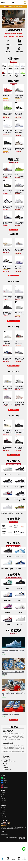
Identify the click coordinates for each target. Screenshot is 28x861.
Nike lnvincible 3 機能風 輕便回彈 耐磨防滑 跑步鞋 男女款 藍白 (19, 191)
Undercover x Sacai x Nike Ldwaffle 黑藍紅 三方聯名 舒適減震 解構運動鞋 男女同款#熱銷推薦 (19, 342)
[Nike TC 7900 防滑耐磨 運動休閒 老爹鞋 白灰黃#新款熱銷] (7, 380)
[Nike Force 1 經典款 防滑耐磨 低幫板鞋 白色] (19, 290)
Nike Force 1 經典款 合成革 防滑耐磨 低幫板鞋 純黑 (7, 313)
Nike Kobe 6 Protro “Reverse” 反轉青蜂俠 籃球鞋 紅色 (7, 96)
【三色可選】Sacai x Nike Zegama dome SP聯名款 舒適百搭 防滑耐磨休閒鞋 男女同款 (7, 342)
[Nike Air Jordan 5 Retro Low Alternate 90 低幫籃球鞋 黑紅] (7, 440)
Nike (3, 733)
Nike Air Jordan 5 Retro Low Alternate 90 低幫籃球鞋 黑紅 (7, 448)
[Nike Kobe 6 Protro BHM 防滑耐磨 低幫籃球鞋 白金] (7, 243)
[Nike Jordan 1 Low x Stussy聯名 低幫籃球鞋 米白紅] (7, 424)
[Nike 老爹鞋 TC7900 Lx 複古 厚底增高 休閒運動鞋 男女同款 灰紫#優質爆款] (7, 396)
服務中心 (6, 834)
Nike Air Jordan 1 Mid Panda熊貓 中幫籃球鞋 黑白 (19, 448)
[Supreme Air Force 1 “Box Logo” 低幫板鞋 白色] (7, 290)
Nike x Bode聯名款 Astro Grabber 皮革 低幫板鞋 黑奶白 (7, 191)
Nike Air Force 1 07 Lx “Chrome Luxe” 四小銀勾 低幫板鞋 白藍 (7, 131)
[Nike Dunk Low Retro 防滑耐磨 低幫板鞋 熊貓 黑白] (19, 106)
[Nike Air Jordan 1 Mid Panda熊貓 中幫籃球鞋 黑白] (19, 440)
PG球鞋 (2, 815)
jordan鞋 (3, 811)
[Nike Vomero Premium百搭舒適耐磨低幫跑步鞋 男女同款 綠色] (19, 168)
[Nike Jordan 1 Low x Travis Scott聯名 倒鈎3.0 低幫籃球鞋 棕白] (19, 142)
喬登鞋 (4, 75)
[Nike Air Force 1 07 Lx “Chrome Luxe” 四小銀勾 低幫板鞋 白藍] (7, 124)
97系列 (4, 531)
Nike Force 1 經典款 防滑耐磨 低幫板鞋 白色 (19, 297)
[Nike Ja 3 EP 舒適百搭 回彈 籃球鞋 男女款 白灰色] (7, 168)
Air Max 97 (4, 533)
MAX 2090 (3, 526)
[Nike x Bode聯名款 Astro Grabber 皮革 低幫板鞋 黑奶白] (7, 184)
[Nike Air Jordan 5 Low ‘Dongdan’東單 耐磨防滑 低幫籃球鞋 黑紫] (19, 424)
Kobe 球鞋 (23, 75)
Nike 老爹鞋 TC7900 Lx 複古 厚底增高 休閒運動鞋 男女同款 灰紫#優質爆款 (7, 403)
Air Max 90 (16, 527)
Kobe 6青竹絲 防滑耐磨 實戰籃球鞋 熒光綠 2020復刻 (7, 114)
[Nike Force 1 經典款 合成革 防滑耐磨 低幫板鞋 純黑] (7, 306)
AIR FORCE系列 (13, 281)
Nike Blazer (10, 75)
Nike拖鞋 (3, 792)
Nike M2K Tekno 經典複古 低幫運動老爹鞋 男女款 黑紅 (7, 207)
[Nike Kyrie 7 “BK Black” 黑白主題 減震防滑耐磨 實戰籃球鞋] (7, 142)
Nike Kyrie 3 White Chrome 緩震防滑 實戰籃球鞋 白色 (19, 131)
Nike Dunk (4, 68)
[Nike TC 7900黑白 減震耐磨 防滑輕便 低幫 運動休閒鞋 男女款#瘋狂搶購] (19, 380)
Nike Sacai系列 (13, 327)
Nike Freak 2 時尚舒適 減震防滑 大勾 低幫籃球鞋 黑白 (19, 223)
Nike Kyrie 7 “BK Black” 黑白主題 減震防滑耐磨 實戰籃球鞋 (7, 149)
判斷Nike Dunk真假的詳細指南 (10, 714)
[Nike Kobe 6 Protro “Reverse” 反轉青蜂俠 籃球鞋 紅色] (7, 89)
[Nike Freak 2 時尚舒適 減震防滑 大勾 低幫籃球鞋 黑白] (19, 216)
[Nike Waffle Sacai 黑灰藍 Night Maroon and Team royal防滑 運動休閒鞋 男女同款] (7, 351)
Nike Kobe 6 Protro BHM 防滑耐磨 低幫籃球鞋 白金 (7, 250)
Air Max (3, 802)
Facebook (5, 782)
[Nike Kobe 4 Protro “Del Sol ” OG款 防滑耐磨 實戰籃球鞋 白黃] (7, 260)
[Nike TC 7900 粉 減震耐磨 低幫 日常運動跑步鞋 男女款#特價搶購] (19, 396)
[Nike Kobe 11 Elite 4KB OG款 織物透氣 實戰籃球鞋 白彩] (19, 243)
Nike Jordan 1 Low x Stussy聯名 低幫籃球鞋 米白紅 (7, 431)
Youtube (5, 785)
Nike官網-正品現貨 (13, 30)
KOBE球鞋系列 (13, 234)
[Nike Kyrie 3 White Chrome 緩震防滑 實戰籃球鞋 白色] (19, 124)
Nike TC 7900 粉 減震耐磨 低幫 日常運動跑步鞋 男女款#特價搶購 (19, 403)
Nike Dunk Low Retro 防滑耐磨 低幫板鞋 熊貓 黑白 (19, 114)
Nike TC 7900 (16, 76)
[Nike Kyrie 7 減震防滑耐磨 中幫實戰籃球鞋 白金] (19, 89)
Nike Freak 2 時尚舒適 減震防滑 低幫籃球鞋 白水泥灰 (7, 223)
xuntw (4, 778)
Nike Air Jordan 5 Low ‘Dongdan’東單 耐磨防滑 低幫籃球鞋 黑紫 (19, 431)
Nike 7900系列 (13, 372)
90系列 (16, 525)
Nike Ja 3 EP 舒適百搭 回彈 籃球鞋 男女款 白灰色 (7, 175)
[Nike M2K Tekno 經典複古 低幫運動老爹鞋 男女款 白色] (19, 200)
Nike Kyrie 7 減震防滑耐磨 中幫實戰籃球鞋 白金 (19, 96)
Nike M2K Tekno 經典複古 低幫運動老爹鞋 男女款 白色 (19, 207)
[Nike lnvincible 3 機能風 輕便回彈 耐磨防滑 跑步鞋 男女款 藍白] (19, 184)
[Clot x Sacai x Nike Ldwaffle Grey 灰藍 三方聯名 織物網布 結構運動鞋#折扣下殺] (19, 351)
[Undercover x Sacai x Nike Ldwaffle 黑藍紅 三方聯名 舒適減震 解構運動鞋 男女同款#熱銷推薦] (19, 335)
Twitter (5, 780)
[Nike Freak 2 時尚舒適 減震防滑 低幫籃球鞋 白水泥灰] (7, 216)
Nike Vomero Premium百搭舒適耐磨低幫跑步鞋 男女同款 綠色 (19, 175)
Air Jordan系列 (13, 416)
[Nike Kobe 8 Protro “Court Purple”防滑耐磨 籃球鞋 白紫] (19, 260)
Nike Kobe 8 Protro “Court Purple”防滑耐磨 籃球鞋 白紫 (19, 267)
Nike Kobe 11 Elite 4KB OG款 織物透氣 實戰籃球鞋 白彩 (19, 250)
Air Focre (16, 68)
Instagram (5, 787)
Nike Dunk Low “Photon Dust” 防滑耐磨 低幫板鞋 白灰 (19, 313)
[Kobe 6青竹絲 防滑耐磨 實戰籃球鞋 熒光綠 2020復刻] (7, 106)
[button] (24, 3)
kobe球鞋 (3, 809)
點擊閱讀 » (4, 654)
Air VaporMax (16, 534)
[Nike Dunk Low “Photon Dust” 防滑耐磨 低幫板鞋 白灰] (19, 306)
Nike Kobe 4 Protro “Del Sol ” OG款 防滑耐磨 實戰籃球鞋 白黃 (7, 267)
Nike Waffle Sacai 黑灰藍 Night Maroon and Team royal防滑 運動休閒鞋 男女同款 (7, 359)
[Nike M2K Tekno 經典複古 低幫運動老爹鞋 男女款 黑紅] (7, 200)
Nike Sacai (10, 68)
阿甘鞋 (22, 68)
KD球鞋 (2, 813)
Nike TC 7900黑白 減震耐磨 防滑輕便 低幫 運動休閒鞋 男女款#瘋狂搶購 (19, 387)
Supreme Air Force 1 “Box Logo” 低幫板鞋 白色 (7, 297)
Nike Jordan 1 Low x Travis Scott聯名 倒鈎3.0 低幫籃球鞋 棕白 (19, 149)
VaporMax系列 (16, 532)
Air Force (3, 796)
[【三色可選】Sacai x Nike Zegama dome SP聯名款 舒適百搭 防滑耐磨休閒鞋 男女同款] (7, 335)
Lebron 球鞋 (4, 816)
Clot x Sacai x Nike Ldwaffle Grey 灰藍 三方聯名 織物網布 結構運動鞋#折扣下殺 (19, 359)
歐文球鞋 (3, 807)
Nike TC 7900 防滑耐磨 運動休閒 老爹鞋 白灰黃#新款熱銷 (7, 387)
